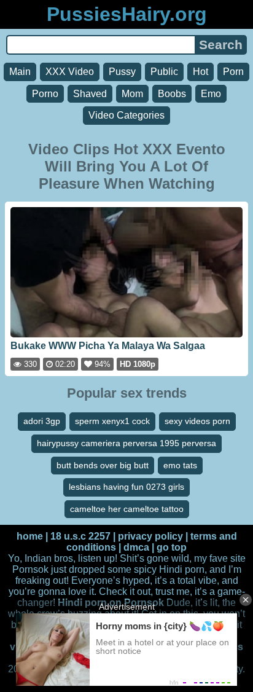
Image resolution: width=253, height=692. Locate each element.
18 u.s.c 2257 (80, 536)
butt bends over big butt (102, 465)
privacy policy (150, 536)
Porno (45, 93)
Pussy (122, 71)
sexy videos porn (197, 421)
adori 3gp (41, 421)
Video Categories (126, 115)
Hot (200, 71)
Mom (132, 93)
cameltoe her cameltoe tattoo (127, 509)
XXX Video (69, 71)
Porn (233, 71)
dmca (136, 547)
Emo (211, 93)
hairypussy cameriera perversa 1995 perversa (126, 443)
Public (164, 71)
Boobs (172, 93)
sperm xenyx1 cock (112, 421)
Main (20, 71)
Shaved (90, 93)
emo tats (180, 465)
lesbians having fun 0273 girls (126, 487)
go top (172, 547)
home (30, 536)
